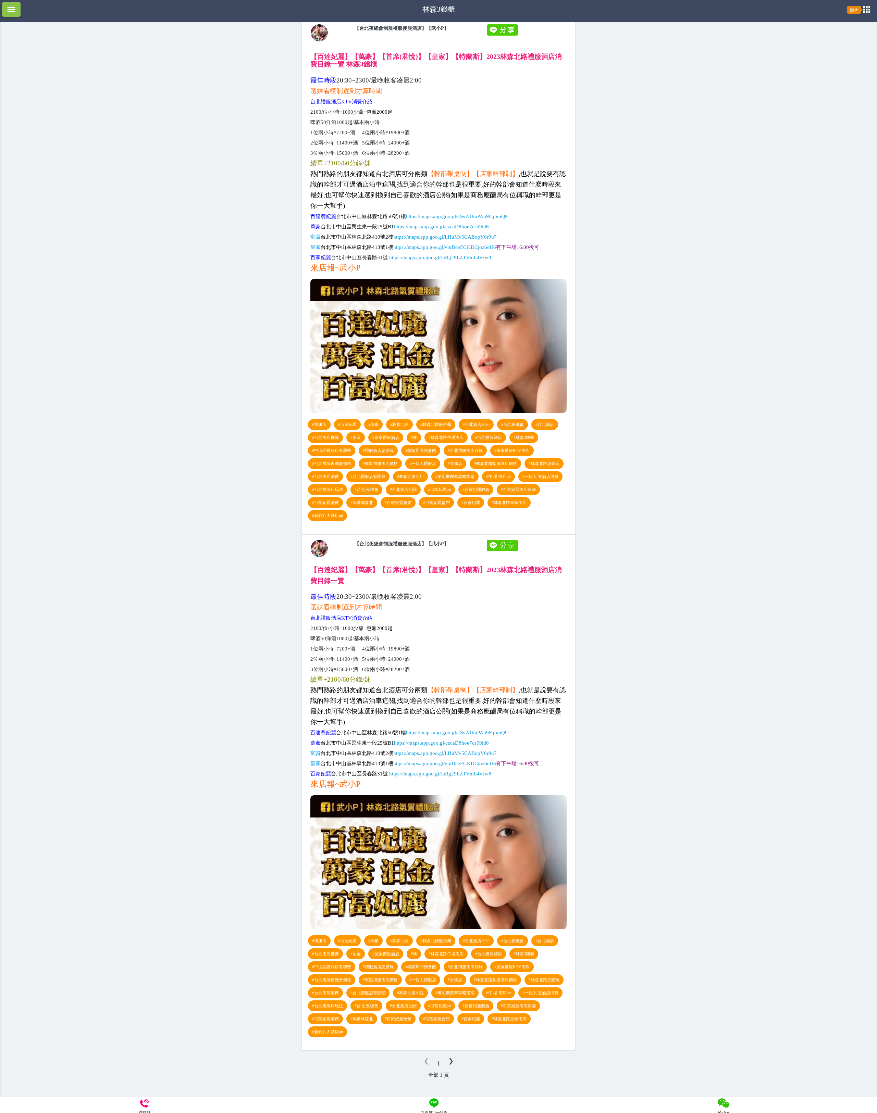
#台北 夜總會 (366, 489)
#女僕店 (455, 463)
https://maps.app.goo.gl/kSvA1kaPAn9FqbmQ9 (457, 216)
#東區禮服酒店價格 (380, 463)
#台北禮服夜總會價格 (331, 463)
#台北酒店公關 (403, 489)
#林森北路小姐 (410, 476)
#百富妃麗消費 (325, 502)
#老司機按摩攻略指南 (454, 476)
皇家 (330, 247)
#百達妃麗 (347, 424)
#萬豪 (373, 424)
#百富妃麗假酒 (475, 489)
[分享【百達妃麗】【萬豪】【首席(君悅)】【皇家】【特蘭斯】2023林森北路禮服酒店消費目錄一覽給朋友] (503, 34)
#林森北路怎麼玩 (544, 463)
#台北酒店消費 (325, 476)
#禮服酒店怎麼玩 (378, 450)
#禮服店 (319, 424)
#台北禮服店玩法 (327, 489)
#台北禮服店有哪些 (367, 476)
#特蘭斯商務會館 (420, 450)
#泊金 (355, 437)
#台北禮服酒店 (488, 437)
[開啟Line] (319, 39)
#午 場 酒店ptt (498, 476)
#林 (414, 437)
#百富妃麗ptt (439, 489)
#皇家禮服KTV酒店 (512, 450)
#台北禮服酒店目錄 (465, 450)
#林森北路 (399, 424)
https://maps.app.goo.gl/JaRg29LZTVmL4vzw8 (440, 257)
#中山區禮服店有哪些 (331, 450)
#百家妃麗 (470, 502)
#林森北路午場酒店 (446, 437)
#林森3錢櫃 (524, 437)
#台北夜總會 (512, 424)
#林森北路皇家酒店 (509, 502)
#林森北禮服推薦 (435, 424)
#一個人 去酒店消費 (540, 476)
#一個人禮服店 (422, 463)
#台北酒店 (544, 424)
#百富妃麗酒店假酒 (518, 489)
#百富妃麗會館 (436, 502)
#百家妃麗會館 (398, 502)
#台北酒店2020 (476, 424)
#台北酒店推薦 (325, 437)
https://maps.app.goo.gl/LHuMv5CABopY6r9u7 (445, 237)
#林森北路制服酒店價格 (495, 463)
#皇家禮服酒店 (385, 437)
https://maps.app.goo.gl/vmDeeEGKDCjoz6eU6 (444, 247)
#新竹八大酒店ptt (327, 515)
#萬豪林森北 (361, 502)
